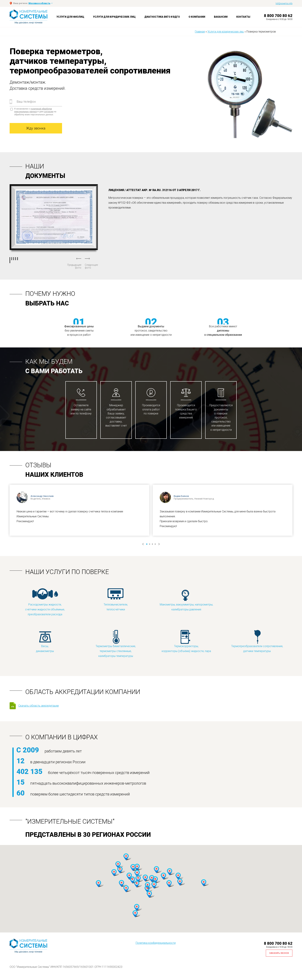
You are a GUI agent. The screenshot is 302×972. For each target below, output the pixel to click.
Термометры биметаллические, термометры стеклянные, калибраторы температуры (116, 651)
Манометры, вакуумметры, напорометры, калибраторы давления (186, 607)
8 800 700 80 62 (278, 15)
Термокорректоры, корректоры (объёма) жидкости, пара (186, 649)
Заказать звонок (279, 953)
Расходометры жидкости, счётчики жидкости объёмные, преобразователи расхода (45, 609)
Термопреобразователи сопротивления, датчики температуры (257, 649)
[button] (118, 864)
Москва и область (39, 3)
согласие (48, 111)
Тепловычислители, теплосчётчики (116, 607)
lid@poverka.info (284, 3)
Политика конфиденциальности (156, 943)
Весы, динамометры (45, 649)
